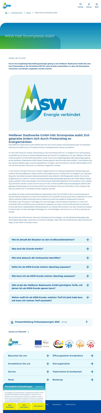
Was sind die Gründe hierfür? (27, 249)
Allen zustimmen (38, 406)
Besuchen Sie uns (17, 355)
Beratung (58, 379)
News (28, 13)
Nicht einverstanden (24, 406)
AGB (46, 404)
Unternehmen (16, 13)
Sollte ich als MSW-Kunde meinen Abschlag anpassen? (41, 267)
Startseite (7, 12)
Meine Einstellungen (10, 406)
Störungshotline (61, 363)
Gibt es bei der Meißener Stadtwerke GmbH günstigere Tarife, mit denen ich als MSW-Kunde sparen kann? (47, 286)
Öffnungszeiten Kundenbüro (68, 355)
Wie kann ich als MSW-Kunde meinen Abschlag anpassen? (43, 276)
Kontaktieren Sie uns (19, 363)
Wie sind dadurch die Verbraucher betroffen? (36, 258)
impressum (39, 386)
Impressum (56, 404)
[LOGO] (7, 5)
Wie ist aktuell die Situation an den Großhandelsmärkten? (43, 239)
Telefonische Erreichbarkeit (67, 371)
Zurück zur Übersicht (17, 332)
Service (12, 371)
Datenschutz (70, 404)
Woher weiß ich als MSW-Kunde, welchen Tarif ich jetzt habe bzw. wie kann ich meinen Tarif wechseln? (47, 299)
